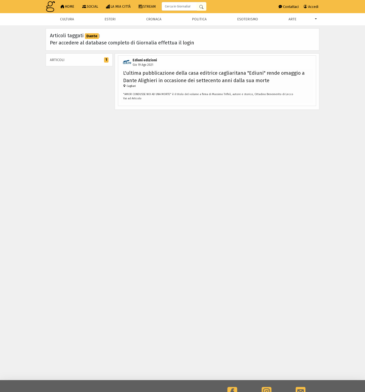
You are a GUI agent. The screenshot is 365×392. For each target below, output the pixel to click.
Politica (199, 19)
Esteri (110, 19)
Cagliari (131, 86)
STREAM (149, 6)
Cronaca (153, 19)
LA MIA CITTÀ (120, 6)
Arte (292, 19)
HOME (69, 6)
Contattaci (290, 7)
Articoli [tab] (78, 60)
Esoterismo (247, 19)
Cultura (67, 19)
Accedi (312, 7)
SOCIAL (92, 6)
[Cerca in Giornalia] (201, 6)
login (188, 43)
